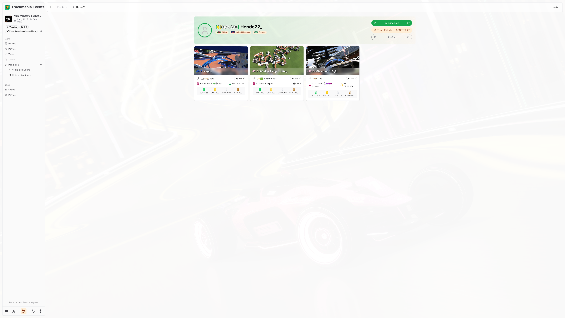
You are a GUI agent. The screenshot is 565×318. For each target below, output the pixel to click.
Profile (391, 37)
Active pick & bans (21, 69)
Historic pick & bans (21, 75)
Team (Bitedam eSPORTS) (391, 30)
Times (11, 54)
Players (11, 49)
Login (555, 7)
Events (11, 89)
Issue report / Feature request (23, 302)
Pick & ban (13, 64)
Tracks (11, 59)
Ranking (12, 43)
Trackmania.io (391, 22)
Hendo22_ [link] (81, 7)
